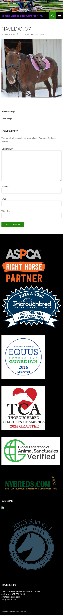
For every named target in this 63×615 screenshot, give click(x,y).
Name (5, 186)
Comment (7, 148)
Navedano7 (38, 34)
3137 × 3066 (24, 34)
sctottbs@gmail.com (10, 596)
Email (4, 198)
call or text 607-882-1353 (13, 594)
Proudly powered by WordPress (13, 611)
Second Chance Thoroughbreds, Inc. (22, 15)
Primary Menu (59, 15)
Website (5, 211)
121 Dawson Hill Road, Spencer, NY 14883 (20, 591)
